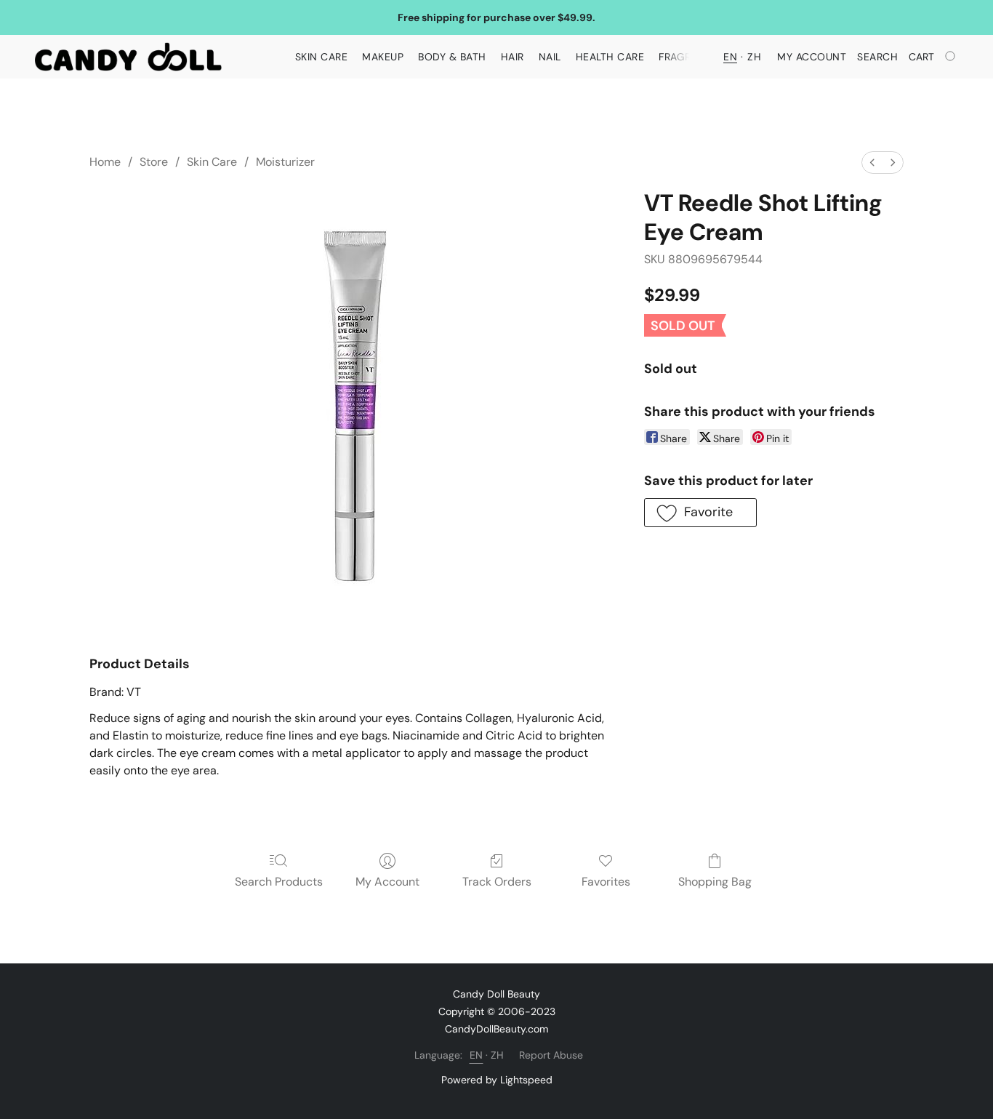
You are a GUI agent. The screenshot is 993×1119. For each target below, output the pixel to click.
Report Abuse (551, 1055)
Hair (512, 56)
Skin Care (321, 56)
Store (154, 161)
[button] (128, 56)
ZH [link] (497, 1055)
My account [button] (811, 56)
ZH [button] (754, 56)
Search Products (279, 881)
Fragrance (689, 56)
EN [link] (476, 1055)
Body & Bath (452, 56)
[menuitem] (872, 162)
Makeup (382, 56)
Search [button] (877, 56)
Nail (550, 56)
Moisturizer (285, 161)
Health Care (610, 56)
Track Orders (496, 881)
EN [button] (730, 56)
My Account (387, 881)
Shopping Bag (715, 881)
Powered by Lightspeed (496, 1079)
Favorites (606, 881)
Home (105, 161)
